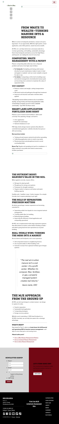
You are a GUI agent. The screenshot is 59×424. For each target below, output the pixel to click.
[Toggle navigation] (54, 2)
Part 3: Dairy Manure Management (24, 342)
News (47, 407)
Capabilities (49, 398)
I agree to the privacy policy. (16, 375)
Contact (48, 412)
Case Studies (49, 400)
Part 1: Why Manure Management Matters (26, 338)
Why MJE (48, 403)
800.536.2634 (37, 377)
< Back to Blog (11, 5)
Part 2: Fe (17, 340)
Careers (48, 410)
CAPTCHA (11, 378)
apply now (37, 373)
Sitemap (18, 417)
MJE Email (48, 415)
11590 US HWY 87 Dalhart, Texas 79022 (9, 409)
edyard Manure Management (28, 340)
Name (10, 361)
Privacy (13, 417)
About (47, 405)
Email (10, 368)
